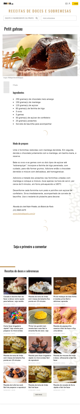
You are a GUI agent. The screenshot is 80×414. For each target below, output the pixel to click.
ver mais (38, 394)
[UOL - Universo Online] (12, 4)
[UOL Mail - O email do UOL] (66, 3)
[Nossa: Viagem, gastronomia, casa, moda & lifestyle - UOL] (7, 3)
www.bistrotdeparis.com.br (24, 213)
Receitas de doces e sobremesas (40, 11)
